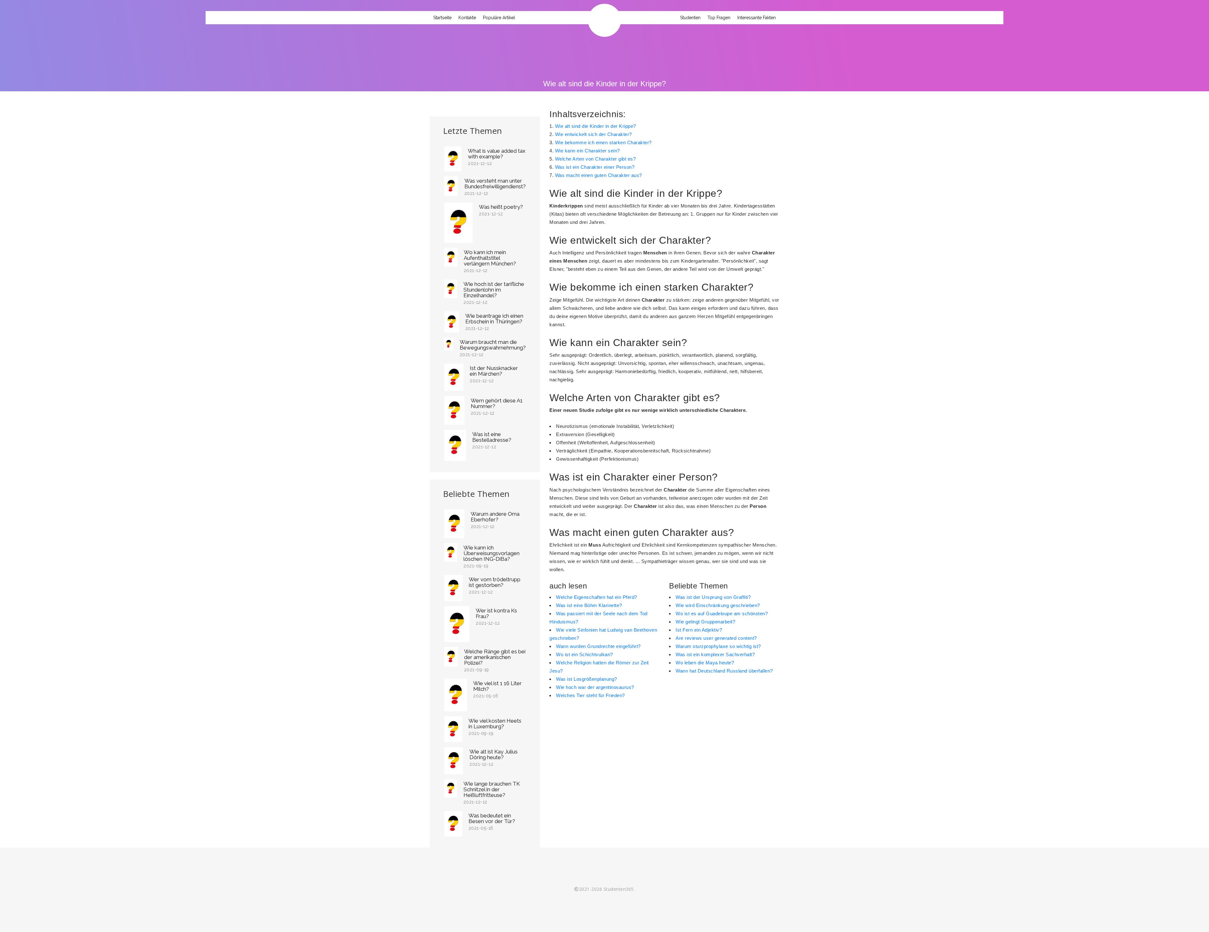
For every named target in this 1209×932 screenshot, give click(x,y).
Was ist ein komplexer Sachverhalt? (715, 654)
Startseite (442, 17)
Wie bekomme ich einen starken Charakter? (603, 142)
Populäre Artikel (499, 17)
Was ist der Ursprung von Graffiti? (713, 597)
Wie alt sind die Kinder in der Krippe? (595, 126)
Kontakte (467, 17)
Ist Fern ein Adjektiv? (699, 630)
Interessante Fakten (756, 17)
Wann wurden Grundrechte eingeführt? (598, 646)
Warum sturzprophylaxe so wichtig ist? (718, 646)
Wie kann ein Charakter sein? (587, 150)
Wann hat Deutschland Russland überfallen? (724, 670)
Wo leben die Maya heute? (705, 662)
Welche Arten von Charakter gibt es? (595, 159)
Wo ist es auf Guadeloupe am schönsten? (722, 613)
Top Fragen (718, 17)
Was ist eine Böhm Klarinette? (589, 605)
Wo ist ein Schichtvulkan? (584, 654)
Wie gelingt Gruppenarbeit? (705, 621)
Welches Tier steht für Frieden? (590, 695)
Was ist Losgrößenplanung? (586, 679)
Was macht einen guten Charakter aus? (598, 175)
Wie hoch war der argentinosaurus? (595, 687)
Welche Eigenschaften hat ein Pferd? (596, 597)
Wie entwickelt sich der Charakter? (593, 134)
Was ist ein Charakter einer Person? (595, 167)
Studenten (690, 17)
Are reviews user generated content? (716, 638)
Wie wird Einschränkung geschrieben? (718, 605)
